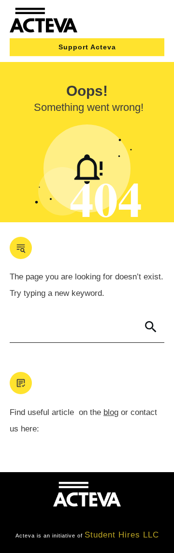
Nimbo (143, 517)
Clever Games (96, 517)
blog (110, 412)
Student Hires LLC (122, 534)
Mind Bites (39, 517)
